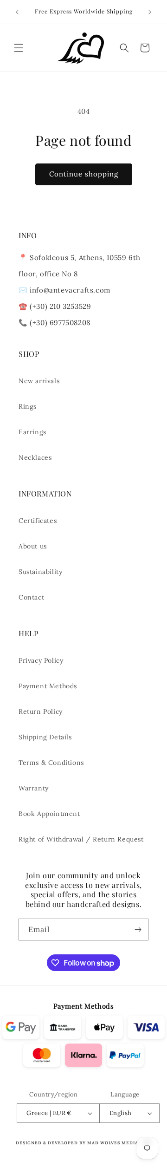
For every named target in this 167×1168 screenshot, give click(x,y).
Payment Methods (48, 686)
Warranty (34, 788)
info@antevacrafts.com (69, 290)
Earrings (32, 432)
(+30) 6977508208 (60, 322)
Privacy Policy (41, 660)
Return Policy (41, 711)
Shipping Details (45, 737)
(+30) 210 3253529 (60, 306)
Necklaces (35, 457)
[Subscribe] (138, 929)
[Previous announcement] (17, 12)
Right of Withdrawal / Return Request (81, 839)
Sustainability (40, 572)
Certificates (38, 520)
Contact (31, 597)
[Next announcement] (150, 12)
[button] (18, 48)
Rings (28, 406)
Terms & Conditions (51, 762)
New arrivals (39, 381)
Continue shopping (83, 174)
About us (33, 546)
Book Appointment (49, 813)
